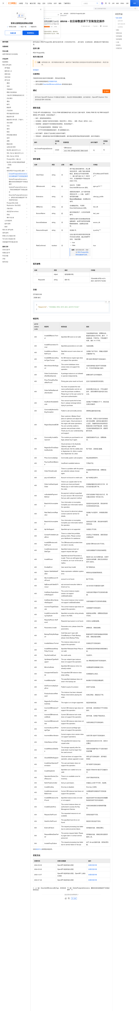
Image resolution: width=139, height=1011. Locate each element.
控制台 (122, 3)
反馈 (75, 898)
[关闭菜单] (3, 3)
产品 (26, 3)
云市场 (49, 3)
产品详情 (95, 26)
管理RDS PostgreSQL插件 (77, 13)
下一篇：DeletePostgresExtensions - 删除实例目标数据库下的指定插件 (88, 889)
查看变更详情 (92, 865)
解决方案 (33, 3)
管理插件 (36, 70)
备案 (117, 3)
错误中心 (39, 849)
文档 (113, 3)
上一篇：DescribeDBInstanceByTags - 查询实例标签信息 (49, 889)
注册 (127, 3)
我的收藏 (105, 26)
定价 (44, 3)
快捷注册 (13, 33)
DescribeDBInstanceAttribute (52, 84)
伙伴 (55, 3)
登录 (134, 3)
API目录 (66, 13)
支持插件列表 (52, 81)
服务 (60, 3)
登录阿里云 (30, 33)
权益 (39, 3)
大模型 (21, 3)
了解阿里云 (67, 3)
